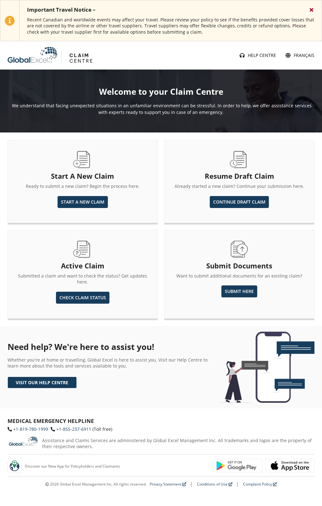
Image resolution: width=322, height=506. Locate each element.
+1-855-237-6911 (73, 429)
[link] (42, 383)
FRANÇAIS (304, 55)
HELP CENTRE (262, 55)
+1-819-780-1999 (30, 429)
